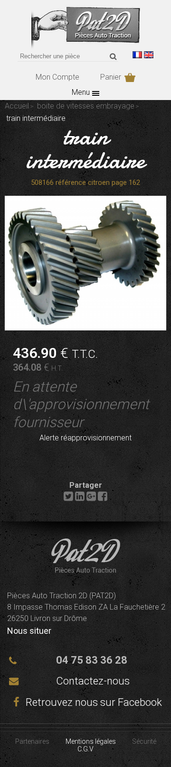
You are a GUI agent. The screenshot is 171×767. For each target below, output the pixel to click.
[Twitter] (68, 498)
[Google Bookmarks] (91, 498)
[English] (148, 54)
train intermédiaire (85, 148)
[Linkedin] (80, 498)
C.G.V (85, 749)
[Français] (137, 54)
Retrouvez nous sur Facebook (92, 702)
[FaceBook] (102, 498)
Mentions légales (91, 741)
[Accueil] (85, 47)
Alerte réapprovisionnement (85, 437)
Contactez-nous (93, 681)
